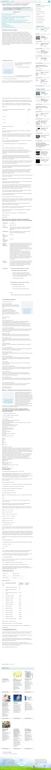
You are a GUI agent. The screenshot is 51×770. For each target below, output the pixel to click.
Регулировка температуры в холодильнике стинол (44, 37)
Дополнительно (9, 3)
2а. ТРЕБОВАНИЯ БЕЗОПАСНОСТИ (9, 27)
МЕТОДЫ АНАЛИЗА (6, 25)
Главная (3, 3)
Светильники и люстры (40, 16)
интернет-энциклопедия (6, 1)
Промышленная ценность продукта (9, 13)
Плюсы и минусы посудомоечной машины (5, 729)
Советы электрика (40, 48)
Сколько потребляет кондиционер (28, 679)
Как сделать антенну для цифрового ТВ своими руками (45, 44)
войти (7, 753)
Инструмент (39, 9)
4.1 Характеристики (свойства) (8, 18)
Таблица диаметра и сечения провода (44, 58)
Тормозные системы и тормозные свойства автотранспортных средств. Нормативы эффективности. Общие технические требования (16, 17)
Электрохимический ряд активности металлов (45, 160)
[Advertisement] (17, 53)
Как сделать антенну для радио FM (45, 29)
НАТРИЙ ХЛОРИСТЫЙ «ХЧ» (7, 26)
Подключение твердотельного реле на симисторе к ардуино (45, 51)
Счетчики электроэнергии (41, 19)
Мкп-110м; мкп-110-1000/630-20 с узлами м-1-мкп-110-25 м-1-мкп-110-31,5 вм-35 (44, 153)
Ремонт (38, 14)
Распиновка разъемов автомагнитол (44, 128)
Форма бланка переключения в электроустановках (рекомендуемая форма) (42, 66)
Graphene (26, 702)
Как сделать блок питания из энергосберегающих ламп (44, 81)
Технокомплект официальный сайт (5, 679)
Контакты (21, 760)
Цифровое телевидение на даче (45, 73)
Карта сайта (21, 759)
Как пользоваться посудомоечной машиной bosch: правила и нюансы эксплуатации (5, 704)
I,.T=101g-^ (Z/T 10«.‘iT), (7, 15)
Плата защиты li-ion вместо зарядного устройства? (44, 121)
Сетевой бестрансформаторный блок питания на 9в (17, 679)
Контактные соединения (15, 703)
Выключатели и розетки (40, 6)
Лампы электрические (40, 11)
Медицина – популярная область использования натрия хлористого (15, 20)
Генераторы (39, 8)
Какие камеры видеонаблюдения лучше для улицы (28, 729)
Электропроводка (39, 22)
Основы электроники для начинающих (45, 136)
